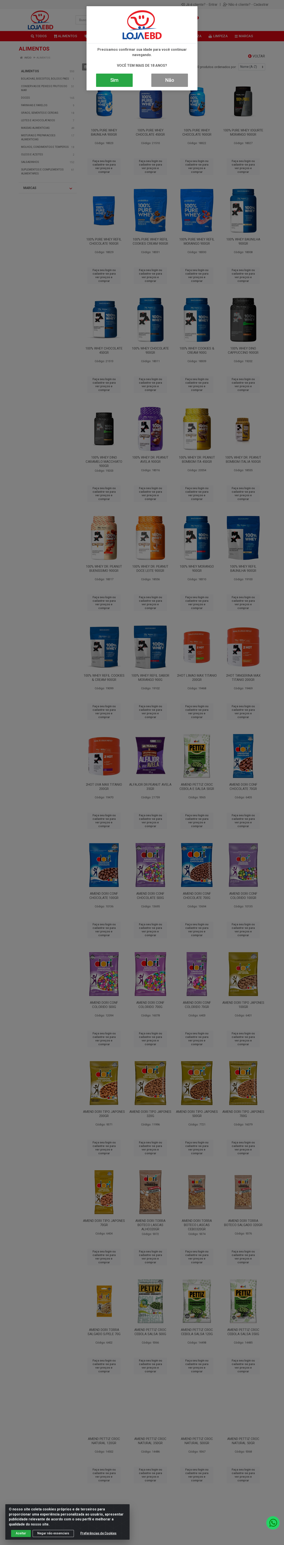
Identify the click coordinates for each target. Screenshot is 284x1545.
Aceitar (21, 1533)
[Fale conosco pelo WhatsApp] (273, 1522)
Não (169, 80)
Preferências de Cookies (98, 1533)
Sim (114, 80)
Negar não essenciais (53, 1533)
